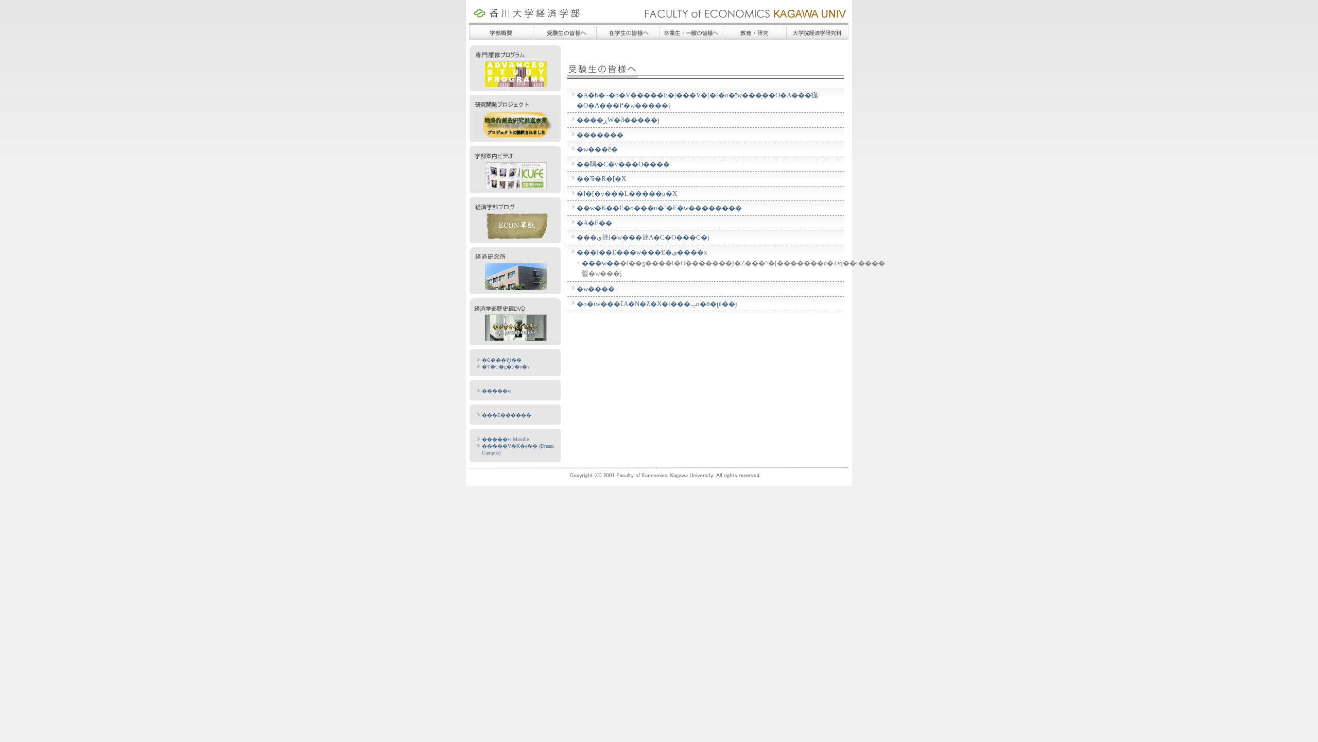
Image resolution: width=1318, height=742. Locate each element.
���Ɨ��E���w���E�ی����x (642, 252)
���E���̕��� (506, 415)
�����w (496, 391)
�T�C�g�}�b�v (506, 366)
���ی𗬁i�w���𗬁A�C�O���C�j (643, 237)
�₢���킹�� (502, 360)
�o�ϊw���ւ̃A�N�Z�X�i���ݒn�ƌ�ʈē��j (657, 304)
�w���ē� (597, 149)
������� (600, 135)
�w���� (596, 289)
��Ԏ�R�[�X (601, 178)
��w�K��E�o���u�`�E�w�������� (659, 208)
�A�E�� (594, 223)
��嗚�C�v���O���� (623, 164)
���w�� (601, 263)
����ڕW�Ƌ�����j (618, 120)
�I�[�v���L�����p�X (627, 193)
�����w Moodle (505, 439)
